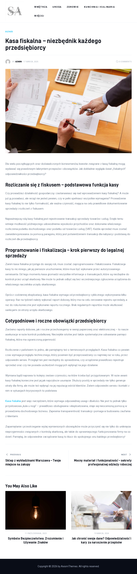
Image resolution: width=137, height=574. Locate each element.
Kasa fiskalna (13, 401)
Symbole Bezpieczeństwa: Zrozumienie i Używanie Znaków (36, 540)
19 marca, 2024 (101, 533)
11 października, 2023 (36, 533)
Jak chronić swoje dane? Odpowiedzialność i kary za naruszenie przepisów (101, 540)
